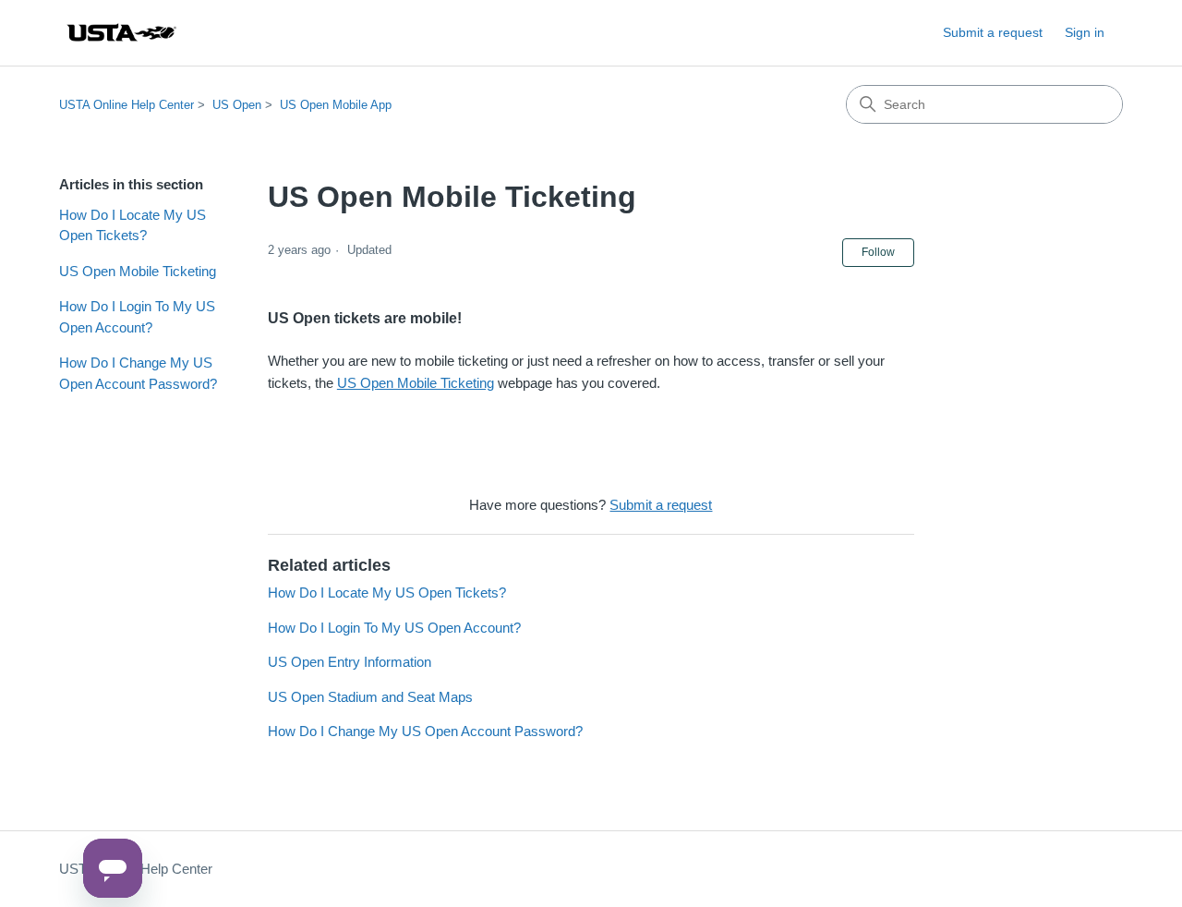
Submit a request (993, 32)
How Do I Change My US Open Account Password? (138, 373)
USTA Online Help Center (126, 105)
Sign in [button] (1084, 32)
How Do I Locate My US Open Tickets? (132, 225)
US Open (236, 105)
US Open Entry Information (349, 662)
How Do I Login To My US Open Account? (137, 316)
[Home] (121, 33)
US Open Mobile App (336, 105)
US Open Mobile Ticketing (137, 271)
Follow (878, 252)
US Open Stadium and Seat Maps (370, 697)
